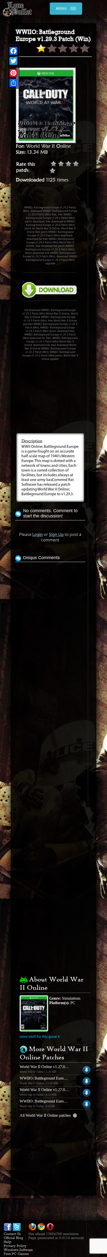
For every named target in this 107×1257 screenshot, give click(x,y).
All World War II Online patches (45, 1115)
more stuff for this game (38, 1036)
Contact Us (12, 1234)
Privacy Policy (15, 1246)
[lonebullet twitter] (17, 1230)
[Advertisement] (61, 196)
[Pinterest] (13, 73)
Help (7, 1242)
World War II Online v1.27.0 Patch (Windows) (56, 1090)
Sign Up (56, 534)
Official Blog (13, 1238)
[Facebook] (13, 51)
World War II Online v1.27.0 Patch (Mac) (52, 1067)
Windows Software (18, 1250)
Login (37, 534)
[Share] (13, 83)
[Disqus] (50, 625)
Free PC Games (16, 1254)
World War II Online (48, 146)
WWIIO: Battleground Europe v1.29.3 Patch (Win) (60, 1078)
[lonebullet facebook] (8, 1230)
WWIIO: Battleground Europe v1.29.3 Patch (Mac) (60, 1101)
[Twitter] (13, 61)
